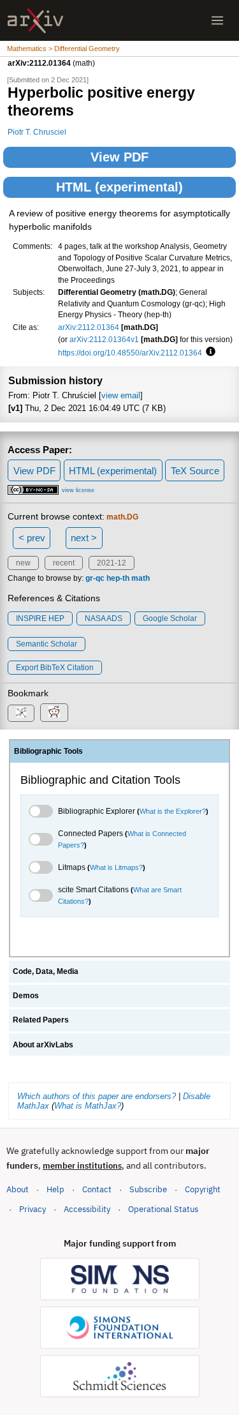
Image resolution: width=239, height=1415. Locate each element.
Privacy (32, 1209)
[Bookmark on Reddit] (54, 712)
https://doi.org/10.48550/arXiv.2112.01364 (130, 352)
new (23, 562)
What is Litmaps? (116, 867)
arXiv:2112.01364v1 (104, 339)
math (140, 578)
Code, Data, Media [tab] (45, 971)
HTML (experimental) (119, 187)
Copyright (203, 1189)
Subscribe (148, 1189)
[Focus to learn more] (208, 352)
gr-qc (95, 578)
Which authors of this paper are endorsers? (96, 1096)
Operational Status (163, 1209)
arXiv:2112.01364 (88, 327)
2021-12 (111, 562)
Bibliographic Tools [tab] (48, 751)
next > (84, 537)
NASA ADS (103, 618)
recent (64, 562)
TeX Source (195, 470)
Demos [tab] (26, 995)
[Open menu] (217, 20)
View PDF (119, 157)
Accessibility (87, 1209)
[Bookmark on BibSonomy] (21, 713)
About (17, 1189)
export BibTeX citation (55, 667)
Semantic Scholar (46, 644)
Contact (97, 1189)
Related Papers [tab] (41, 1020)
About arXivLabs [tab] (43, 1045)
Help (55, 1189)
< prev (31, 537)
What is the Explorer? (173, 811)
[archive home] (35, 20)
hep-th (117, 578)
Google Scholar (170, 618)
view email (120, 395)
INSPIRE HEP (40, 618)
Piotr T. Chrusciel (37, 132)
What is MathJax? (87, 1106)
